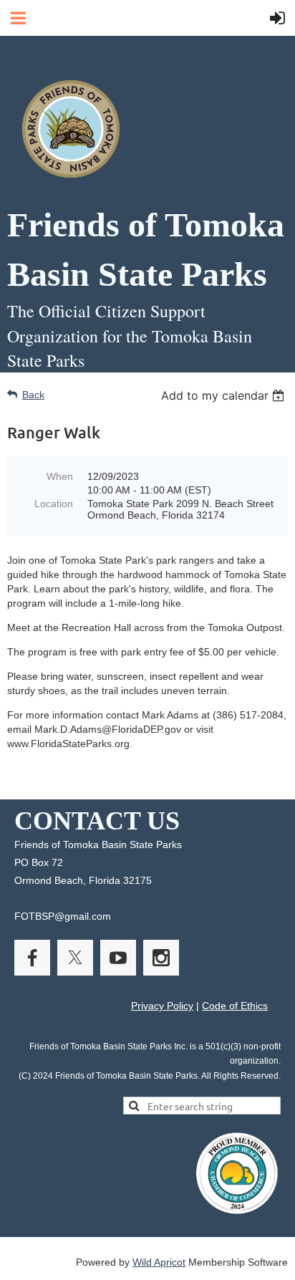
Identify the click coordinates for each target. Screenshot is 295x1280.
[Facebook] (32, 958)
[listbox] (224, 395)
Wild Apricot (158, 1262)
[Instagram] (161, 958)
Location (53, 503)
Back (33, 394)
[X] (75, 958)
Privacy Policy (162, 1005)
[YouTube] (118, 958)
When (60, 476)
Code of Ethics (235, 1005)
